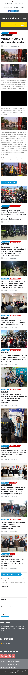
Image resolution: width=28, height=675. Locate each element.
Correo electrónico (6, 607)
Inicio (16, 3)
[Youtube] (6, 656)
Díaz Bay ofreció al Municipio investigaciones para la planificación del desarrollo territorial (12, 562)
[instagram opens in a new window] (18, 11)
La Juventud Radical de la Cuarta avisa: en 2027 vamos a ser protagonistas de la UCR (13, 322)
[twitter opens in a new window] (12, 11)
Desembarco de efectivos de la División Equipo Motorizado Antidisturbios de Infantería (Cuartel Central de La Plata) (13, 284)
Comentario (4, 586)
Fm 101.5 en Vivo (9, 3)
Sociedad (21, 3)
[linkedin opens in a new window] (15, 11)
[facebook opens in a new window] (9, 11)
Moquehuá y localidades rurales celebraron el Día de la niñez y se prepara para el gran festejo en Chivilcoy (14, 358)
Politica (22, 7)
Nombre (3, 599)
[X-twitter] (13, 656)
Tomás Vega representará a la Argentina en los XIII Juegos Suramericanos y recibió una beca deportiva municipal (13, 490)
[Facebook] (9, 656)
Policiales (16, 7)
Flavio (5, 46)
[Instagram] (2, 656)
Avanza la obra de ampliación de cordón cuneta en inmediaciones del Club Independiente (13, 525)
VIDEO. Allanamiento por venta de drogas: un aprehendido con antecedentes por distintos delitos (13, 453)
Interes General (8, 7)
